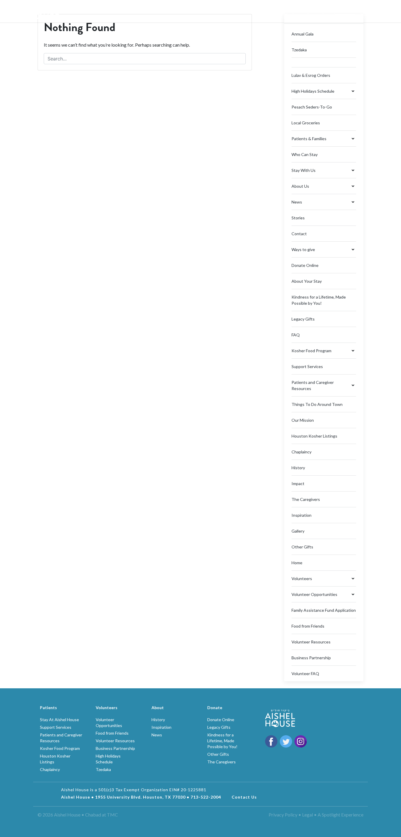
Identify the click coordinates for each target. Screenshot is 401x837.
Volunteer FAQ (305, 673)
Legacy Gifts (303, 318)
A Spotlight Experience (340, 814)
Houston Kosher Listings (314, 435)
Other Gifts (302, 546)
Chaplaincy (301, 451)
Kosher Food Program (311, 350)
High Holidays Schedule (313, 91)
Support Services (307, 366)
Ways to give (303, 249)
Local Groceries (306, 122)
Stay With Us (304, 170)
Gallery (298, 530)
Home (297, 562)
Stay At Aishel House (59, 719)
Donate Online (305, 265)
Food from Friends (308, 625)
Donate (345, 8)
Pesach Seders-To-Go (312, 106)
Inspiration (301, 515)
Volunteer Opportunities (314, 594)
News (297, 201)
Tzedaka (299, 49)
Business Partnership (311, 657)
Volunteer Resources (311, 641)
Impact (298, 483)
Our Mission (303, 420)
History (298, 467)
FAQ (296, 334)
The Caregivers (306, 499)
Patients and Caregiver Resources (313, 385)
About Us (80, 11)
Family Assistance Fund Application (324, 610)
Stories (298, 217)
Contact (299, 233)
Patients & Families (309, 138)
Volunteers (176, 11)
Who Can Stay (305, 154)
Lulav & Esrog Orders (311, 75)
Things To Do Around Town (317, 404)
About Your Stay (307, 281)
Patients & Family (127, 11)
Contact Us (244, 796)
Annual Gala (303, 33)
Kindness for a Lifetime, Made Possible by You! (222, 740)
